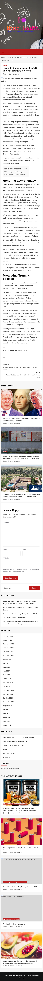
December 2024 (8, 690)
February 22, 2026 (14, 926)
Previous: (20, 367)
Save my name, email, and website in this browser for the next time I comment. (21, 570)
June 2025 (6, 667)
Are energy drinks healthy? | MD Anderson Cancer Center (20, 609)
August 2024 (7, 706)
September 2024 (8, 702)
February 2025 (8, 682)
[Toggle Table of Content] (24, 168)
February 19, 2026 (14, 499)
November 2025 (8, 648)
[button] (3, 51)
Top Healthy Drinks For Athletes (14, 618)
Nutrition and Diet (9, 753)
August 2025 (7, 659)
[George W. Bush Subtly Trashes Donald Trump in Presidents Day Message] (21, 402)
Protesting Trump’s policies (15, 174)
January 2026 (7, 640)
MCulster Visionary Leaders (10, 768)
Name (5, 549)
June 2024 (6, 713)
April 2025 (6, 675)
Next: (23, 375)
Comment (7, 522)
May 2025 (6, 671)
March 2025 (7, 679)
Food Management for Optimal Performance (18, 737)
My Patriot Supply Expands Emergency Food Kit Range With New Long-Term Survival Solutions (19, 602)
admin (6, 74)
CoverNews (31, 975)
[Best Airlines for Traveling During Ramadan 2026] (21, 871)
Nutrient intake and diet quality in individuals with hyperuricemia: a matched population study (20, 623)
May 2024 (6, 717)
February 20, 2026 (14, 461)
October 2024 (8, 698)
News (4, 65)
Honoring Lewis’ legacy (13, 172)
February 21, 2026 (14, 423)
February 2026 (8, 636)
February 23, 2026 (14, 852)
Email (25, 549)
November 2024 (8, 694)
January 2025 (7, 686)
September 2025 (8, 655)
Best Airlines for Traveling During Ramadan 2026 (20, 614)
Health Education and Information (15, 741)
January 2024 (7, 725)
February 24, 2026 (14, 813)
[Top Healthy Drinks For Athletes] (21, 908)
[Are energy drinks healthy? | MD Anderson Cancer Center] (21, 831)
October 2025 (8, 651)
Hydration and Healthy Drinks (13, 745)
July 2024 (6, 709)
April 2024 (6, 721)
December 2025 (8, 644)
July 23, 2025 (13, 74)
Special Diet (7, 757)
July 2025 (6, 663)
